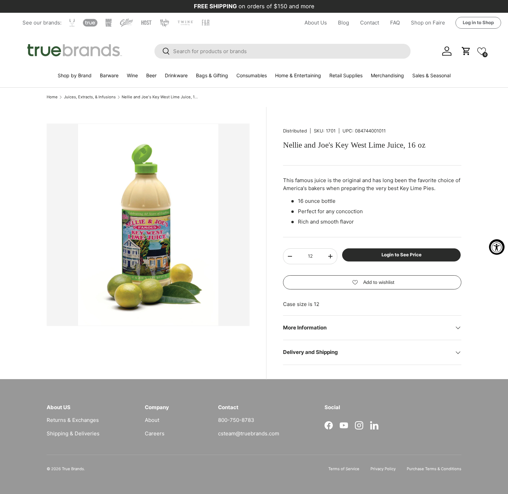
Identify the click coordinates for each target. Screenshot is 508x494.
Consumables (251, 75)
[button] (481, 51)
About (152, 420)
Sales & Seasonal (431, 75)
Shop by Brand (75, 75)
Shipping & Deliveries (73, 433)
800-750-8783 (236, 420)
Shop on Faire (428, 22)
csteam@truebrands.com (248, 433)
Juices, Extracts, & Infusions (90, 97)
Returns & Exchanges (73, 420)
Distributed (295, 131)
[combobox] (282, 51)
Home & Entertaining (298, 75)
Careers (154, 433)
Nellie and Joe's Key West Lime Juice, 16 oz (160, 97)
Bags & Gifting (212, 75)
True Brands (73, 468)
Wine (132, 75)
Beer (151, 75)
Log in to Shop (478, 22)
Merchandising (387, 75)
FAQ (395, 22)
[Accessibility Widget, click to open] (497, 247)
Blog (343, 22)
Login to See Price (402, 254)
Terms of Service (343, 468)
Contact (369, 22)
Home (52, 97)
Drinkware (176, 75)
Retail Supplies (346, 75)
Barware (109, 75)
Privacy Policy (383, 468)
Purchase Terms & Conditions (434, 468)
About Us (315, 22)
